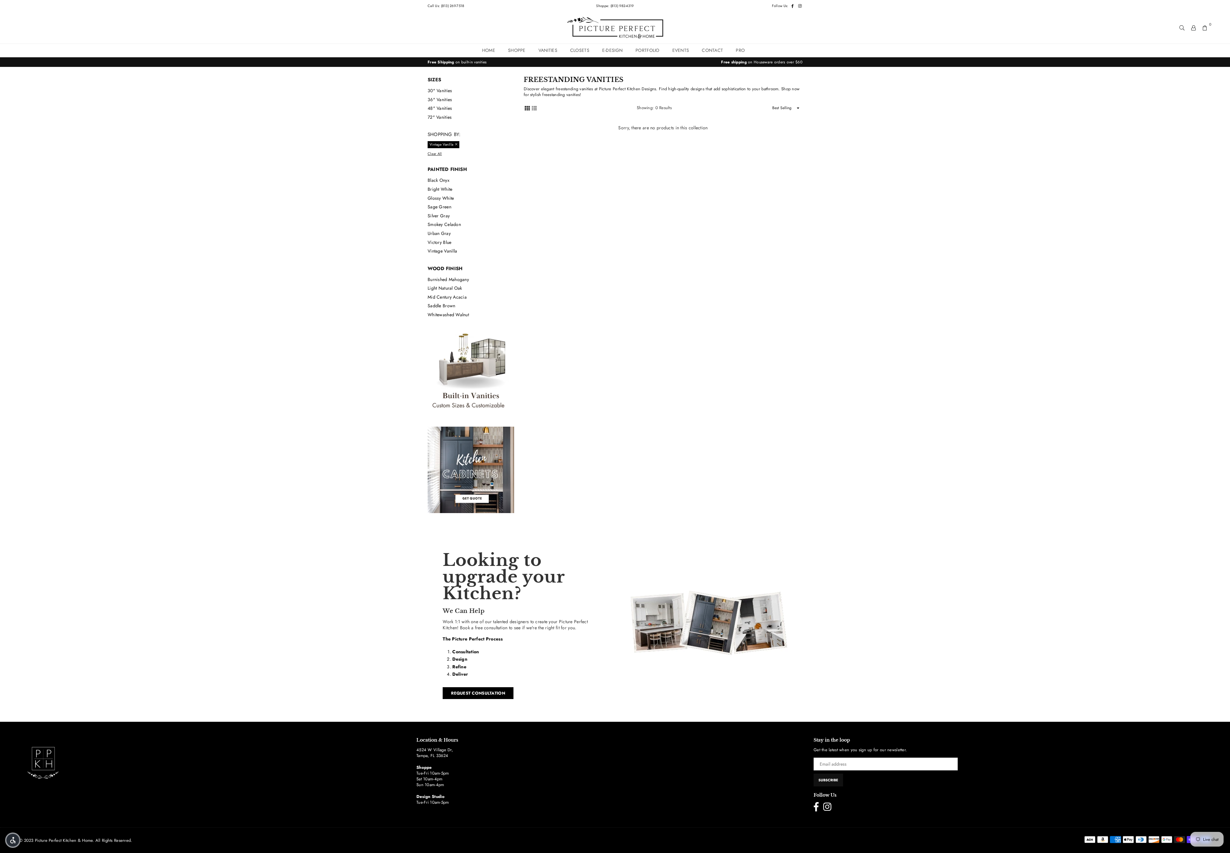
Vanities (547, 50)
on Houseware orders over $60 (761, 62)
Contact (712, 50)
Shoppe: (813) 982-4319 (615, 5)
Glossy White (441, 198)
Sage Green (439, 207)
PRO (740, 50)
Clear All (435, 153)
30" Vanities (440, 90)
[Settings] (1193, 27)
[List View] (534, 108)
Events (680, 50)
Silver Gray (439, 216)
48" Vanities (440, 108)
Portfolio (648, 50)
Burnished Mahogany (448, 279)
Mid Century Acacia (447, 297)
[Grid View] (527, 108)
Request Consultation (478, 693)
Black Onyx (438, 180)
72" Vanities (440, 117)
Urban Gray (439, 233)
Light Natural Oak (445, 288)
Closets (579, 50)
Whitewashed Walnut (448, 314)
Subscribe (828, 780)
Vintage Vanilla (442, 251)
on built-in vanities (457, 62)
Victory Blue (439, 242)
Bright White (440, 189)
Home (488, 50)
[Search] (1182, 27)
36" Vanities (440, 99)
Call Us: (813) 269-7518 (446, 5)
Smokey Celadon (444, 224)
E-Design (612, 50)
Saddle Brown (441, 305)
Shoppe (517, 50)
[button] (12, 840)
